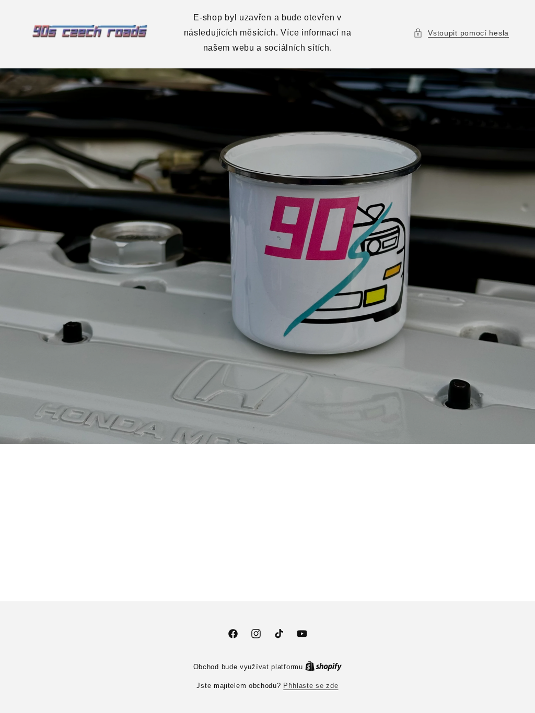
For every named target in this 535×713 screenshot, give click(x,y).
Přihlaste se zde (310, 686)
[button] (461, 33)
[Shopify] (323, 667)
